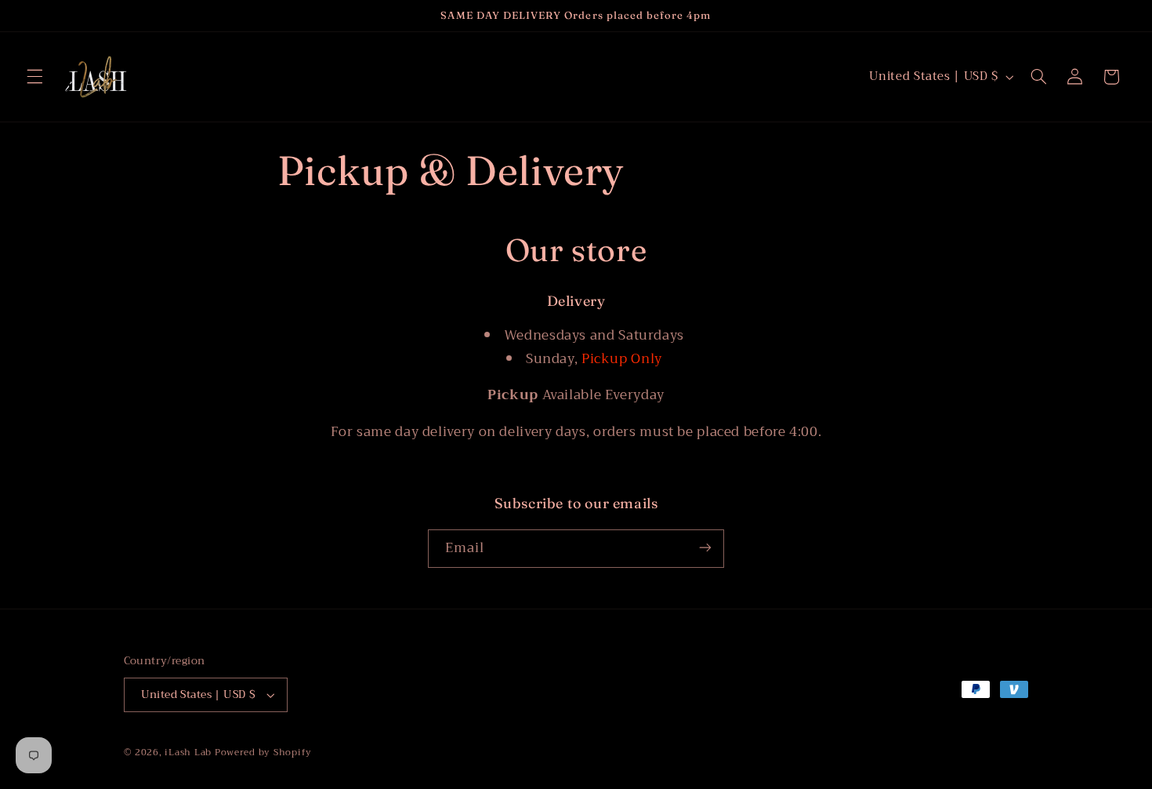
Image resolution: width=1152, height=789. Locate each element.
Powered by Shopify (263, 752)
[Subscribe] (705, 548)
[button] (34, 77)
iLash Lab (188, 752)
